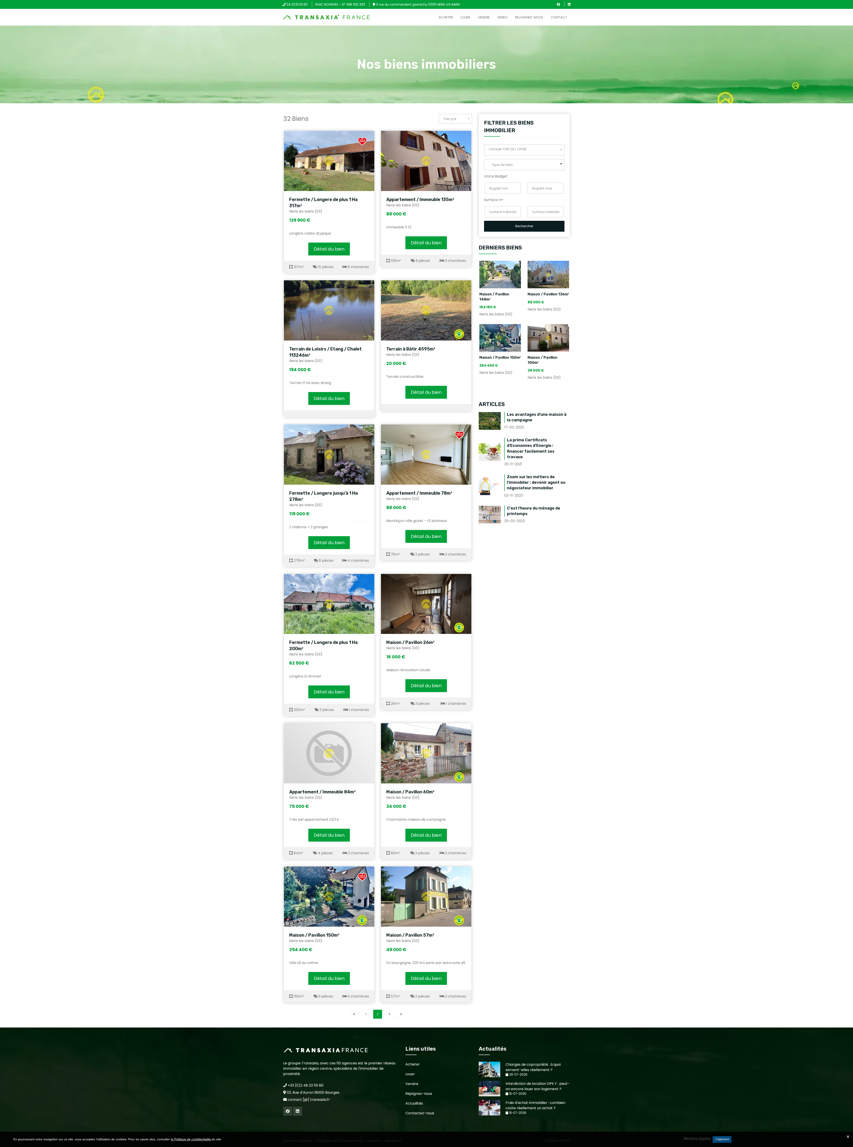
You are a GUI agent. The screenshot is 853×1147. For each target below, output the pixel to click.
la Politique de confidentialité (191, 1139)
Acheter (446, 17)
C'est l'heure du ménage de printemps (533, 511)
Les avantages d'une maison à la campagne (536, 417)
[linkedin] (569, 4)
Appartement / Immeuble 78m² (419, 493)
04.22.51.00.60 (297, 4)
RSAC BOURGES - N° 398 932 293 (340, 4)
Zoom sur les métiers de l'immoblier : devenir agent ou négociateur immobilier (536, 482)
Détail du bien (329, 249)
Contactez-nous (419, 1113)
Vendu (502, 17)
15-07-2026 (517, 1094)
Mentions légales (697, 1139)
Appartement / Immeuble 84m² (322, 792)
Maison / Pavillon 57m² (410, 935)
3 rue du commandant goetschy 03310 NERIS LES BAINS (417, 4)
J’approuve (722, 1139)
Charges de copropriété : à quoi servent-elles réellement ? (533, 1067)
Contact (559, 17)
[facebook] (558, 4)
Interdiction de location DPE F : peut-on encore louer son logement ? (538, 1086)
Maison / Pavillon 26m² (410, 642)
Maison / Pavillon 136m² (548, 294)
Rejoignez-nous (529, 17)
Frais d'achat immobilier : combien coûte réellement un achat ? (535, 1105)
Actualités (414, 1103)
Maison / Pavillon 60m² (410, 792)
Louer (465, 17)
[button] (524, 164)
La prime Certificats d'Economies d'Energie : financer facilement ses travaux (530, 448)
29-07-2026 (517, 1075)
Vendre (484, 17)
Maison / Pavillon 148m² (494, 296)
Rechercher (524, 226)
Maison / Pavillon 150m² (314, 935)
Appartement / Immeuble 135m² (420, 199)
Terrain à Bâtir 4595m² (410, 349)
